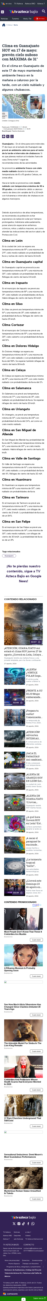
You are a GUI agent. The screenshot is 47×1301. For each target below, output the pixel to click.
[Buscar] (44, 11)
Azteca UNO (30, 4)
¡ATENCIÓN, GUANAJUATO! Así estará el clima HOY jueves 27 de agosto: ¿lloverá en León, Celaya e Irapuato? (23, 653)
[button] (23, 1299)
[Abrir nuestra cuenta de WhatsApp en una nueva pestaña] (32, 1223)
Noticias (4, 19)
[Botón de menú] (2, 11)
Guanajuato (9, 556)
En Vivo (42, 19)
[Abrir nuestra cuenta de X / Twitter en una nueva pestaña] (14, 1223)
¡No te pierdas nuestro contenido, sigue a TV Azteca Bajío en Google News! (23, 573)
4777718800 (28, 1251)
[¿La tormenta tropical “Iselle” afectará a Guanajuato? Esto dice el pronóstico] (14, 867)
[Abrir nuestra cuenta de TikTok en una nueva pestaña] (23, 1223)
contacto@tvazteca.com (33, 1248)
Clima (9, 25)
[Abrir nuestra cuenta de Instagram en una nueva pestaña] (18, 1223)
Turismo (15, 19)
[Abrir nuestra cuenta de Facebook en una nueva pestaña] (28, 1223)
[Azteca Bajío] (23, 12)
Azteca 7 (41, 4)
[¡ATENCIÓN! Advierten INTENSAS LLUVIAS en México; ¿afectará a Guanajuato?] (14, 739)
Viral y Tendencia (30, 19)
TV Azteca (18, 4)
